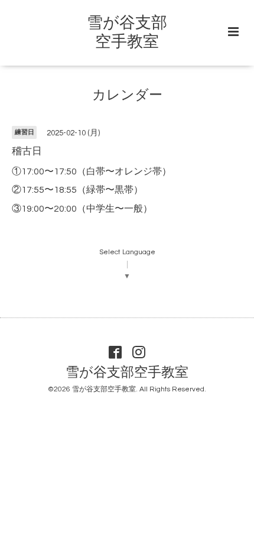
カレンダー (127, 95)
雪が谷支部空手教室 (127, 373)
